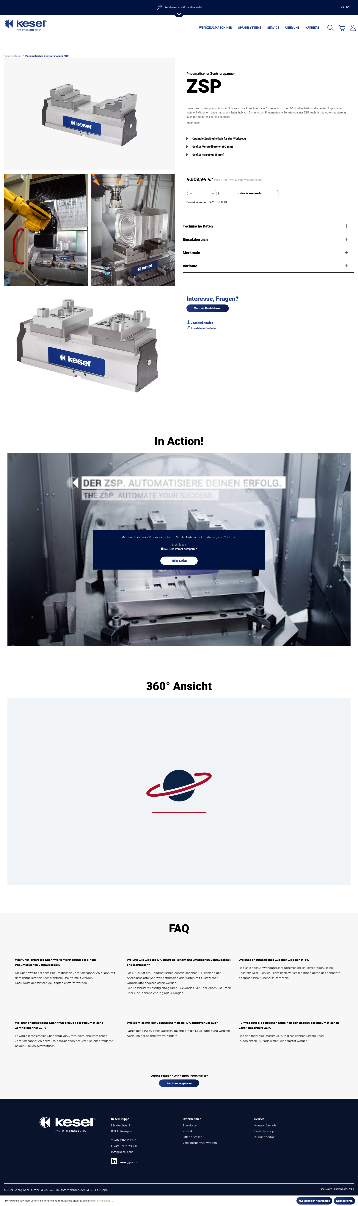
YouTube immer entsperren (180, 548)
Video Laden (179, 560)
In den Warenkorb (249, 193)
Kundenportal (264, 1137)
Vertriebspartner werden (200, 1143)
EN (348, 6)
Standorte (190, 1125)
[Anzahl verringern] (191, 193)
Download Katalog (202, 322)
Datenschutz (340, 1189)
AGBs (351, 1189)
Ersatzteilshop (264, 1131)
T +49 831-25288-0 (123, 1140)
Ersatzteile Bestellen (204, 328)
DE (342, 6)
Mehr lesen (179, 544)
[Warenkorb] (342, 27)
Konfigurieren (344, 1200)
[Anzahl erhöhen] (213, 193)
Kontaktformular (266, 1125)
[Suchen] (330, 27)
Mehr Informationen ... (102, 1200)
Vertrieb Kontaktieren (207, 308)
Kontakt (188, 1131)
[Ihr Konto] (353, 27)
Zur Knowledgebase (179, 1083)
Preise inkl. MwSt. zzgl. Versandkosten (238, 179)
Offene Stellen (192, 1137)
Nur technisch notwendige (314, 1200)
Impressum (326, 1189)
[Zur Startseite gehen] (26, 25)
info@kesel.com (122, 1152)
